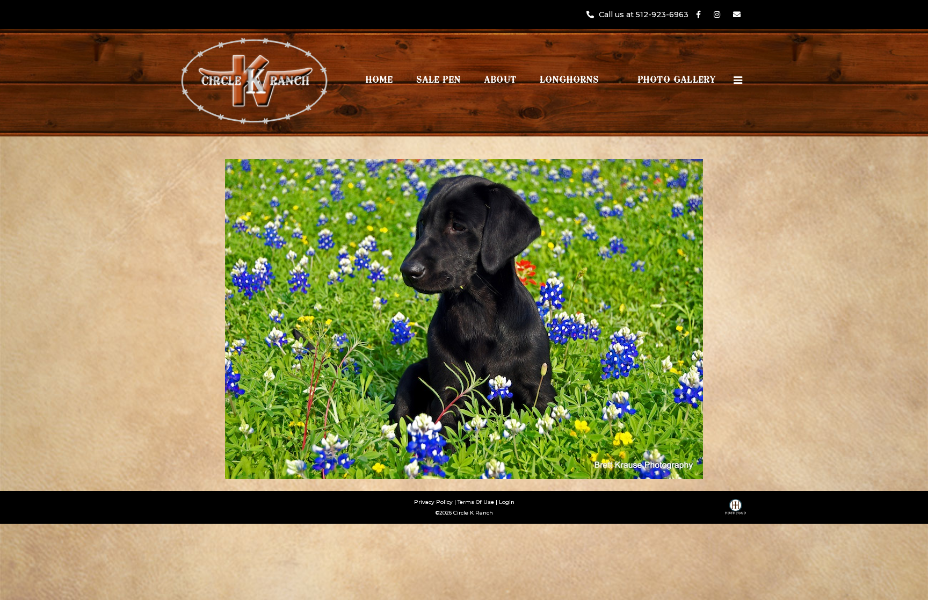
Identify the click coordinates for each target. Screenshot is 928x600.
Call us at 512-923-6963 (645, 14)
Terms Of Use (476, 501)
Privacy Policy (433, 501)
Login (506, 501)
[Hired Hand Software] (735, 511)
